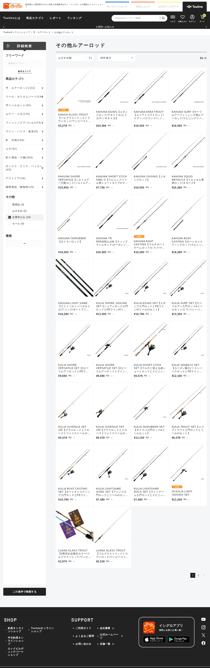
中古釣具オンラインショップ (16, 640)
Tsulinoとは (12, 18)
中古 (143, 6)
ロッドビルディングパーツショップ (16, 651)
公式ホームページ (109, 636)
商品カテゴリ (35, 18)
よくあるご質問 (84, 636)
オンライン (117, 6)
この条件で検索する (24, 591)
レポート (56, 18)
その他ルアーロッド (64, 32)
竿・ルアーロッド (42, 32)
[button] (4, 27)
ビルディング (168, 6)
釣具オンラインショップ (16, 630)
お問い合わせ (83, 643)
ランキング (74, 18)
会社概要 (105, 628)
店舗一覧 (105, 643)
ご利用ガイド (83, 628)
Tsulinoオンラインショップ (16, 32)
